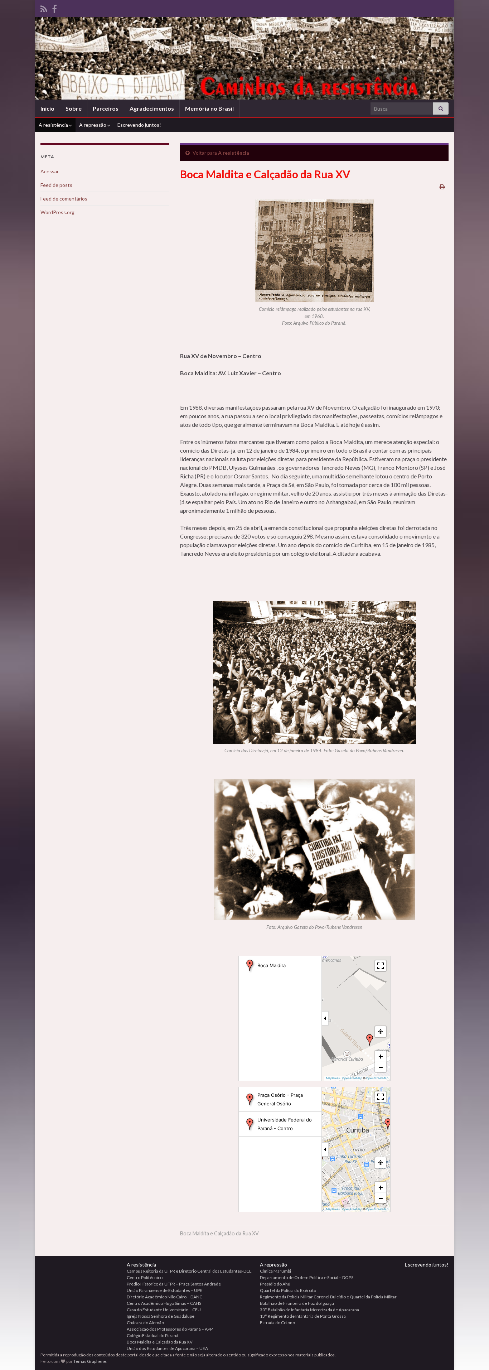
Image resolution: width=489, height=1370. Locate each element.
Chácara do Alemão (145, 1322)
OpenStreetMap (377, 1078)
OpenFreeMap (352, 1078)
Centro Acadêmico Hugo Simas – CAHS (164, 1303)
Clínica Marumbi (275, 1271)
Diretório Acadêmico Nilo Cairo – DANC (164, 1296)
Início (47, 108)
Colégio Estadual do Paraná (152, 1335)
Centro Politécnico (145, 1277)
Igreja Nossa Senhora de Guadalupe (160, 1316)
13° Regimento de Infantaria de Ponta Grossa (303, 1316)
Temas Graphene (89, 1361)
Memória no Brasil (209, 108)
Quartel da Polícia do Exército (288, 1290)
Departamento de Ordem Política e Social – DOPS (306, 1277)
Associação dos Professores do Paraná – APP (170, 1329)
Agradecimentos (152, 108)
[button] (370, 1040)
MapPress (333, 1078)
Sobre (74, 108)
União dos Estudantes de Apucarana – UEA (167, 1348)
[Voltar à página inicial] (244, 58)
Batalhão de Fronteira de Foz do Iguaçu (297, 1303)
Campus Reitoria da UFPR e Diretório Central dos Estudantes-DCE (189, 1271)
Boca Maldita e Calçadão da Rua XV (160, 1342)
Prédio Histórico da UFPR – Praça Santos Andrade (174, 1284)
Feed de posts (56, 185)
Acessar (49, 171)
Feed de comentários (63, 199)
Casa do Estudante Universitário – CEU (164, 1309)
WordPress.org (57, 212)
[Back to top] (473, 1354)
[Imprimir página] (442, 186)
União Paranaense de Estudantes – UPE (164, 1290)
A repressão (93, 125)
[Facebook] (54, 8)
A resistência (54, 125)
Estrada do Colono (277, 1322)
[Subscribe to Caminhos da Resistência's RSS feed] (43, 8)
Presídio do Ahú (275, 1284)
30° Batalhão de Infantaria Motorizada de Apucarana (309, 1309)
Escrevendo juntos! (139, 125)
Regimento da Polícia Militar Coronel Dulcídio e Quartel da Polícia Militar (328, 1296)
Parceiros (105, 108)
